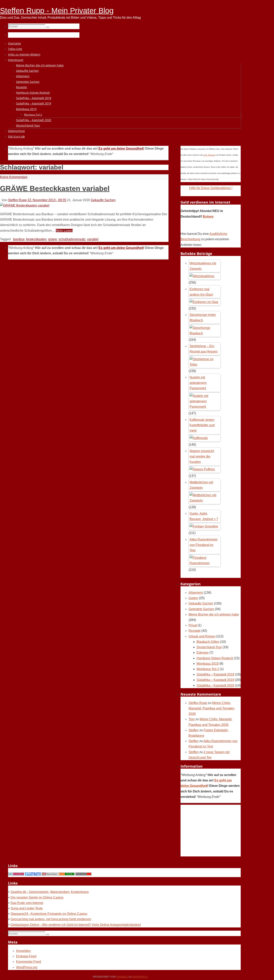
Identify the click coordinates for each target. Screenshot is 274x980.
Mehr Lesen (64, 230)
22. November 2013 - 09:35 (46, 200)
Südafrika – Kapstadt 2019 (215, 680)
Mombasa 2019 (208, 663)
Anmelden (23, 951)
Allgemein (196, 592)
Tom (192, 719)
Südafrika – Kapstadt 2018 (215, 674)
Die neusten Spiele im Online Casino (37, 897)
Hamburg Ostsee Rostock (215, 658)
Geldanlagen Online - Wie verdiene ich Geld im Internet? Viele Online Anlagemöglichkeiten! (76, 924)
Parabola (122, 976)
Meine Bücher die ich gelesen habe (214, 614)
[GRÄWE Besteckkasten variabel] (24, 205)
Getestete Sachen (201, 609)
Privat (193, 625)
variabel (92, 239)
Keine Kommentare (13, 177)
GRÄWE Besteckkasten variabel (55, 188)
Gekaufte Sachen (103, 200)
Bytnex (208, 216)
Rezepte (195, 630)
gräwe (52, 239)
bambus (18, 239)
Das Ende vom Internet (27, 903)
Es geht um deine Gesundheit (120, 148)
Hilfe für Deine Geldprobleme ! (210, 188)
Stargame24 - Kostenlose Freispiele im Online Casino (49, 913)
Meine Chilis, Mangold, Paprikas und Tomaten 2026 (211, 708)
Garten (193, 598)
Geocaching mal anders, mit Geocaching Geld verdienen (51, 919)
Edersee (203, 652)
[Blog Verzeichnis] (67, 874)
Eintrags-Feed (26, 956)
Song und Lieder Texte (27, 908)
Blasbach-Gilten (208, 641)
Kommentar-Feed (28, 961)
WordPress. (140, 976)
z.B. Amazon (209, 155)
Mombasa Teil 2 (208, 669)
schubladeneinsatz (72, 239)
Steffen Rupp (17, 200)
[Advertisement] (211, 830)
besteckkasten (36, 239)
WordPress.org (26, 967)
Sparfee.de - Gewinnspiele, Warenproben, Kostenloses (50, 892)
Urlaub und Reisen (202, 636)
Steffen (194, 730)
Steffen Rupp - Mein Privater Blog (57, 10)
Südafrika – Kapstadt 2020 (215, 685)
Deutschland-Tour (209, 647)
